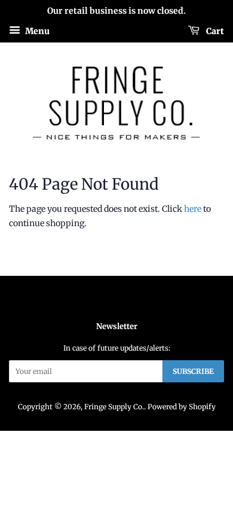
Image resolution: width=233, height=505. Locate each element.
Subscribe (193, 371)
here (192, 208)
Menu (36, 30)
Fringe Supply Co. (114, 406)
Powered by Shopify (182, 406)
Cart (214, 30)
